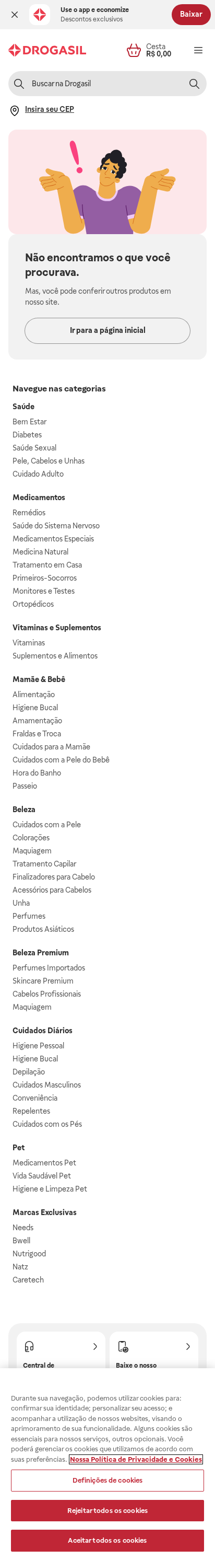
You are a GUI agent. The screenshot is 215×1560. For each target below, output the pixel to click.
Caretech (28, 1280)
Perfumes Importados (49, 968)
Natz (20, 1267)
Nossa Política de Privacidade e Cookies (136, 1459)
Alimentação (34, 694)
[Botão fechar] (14, 14)
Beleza (24, 809)
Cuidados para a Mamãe (51, 747)
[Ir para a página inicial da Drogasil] (47, 50)
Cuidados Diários (43, 1030)
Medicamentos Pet (44, 1163)
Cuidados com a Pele (47, 825)
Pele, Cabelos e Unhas (49, 461)
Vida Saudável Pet (42, 1176)
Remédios (29, 513)
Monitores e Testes (44, 591)
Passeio (25, 786)
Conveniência (35, 1098)
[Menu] (198, 50)
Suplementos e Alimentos (55, 656)
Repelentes (31, 1111)
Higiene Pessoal (38, 1046)
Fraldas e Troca (37, 734)
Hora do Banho (37, 773)
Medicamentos (39, 497)
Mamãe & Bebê (39, 679)
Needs (23, 1227)
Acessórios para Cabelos (52, 890)
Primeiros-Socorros (45, 578)
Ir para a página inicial (108, 330)
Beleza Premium (41, 953)
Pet (19, 1147)
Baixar (191, 14)
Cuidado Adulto (38, 474)
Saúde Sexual (34, 448)
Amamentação (37, 721)
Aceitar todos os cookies (107, 1540)
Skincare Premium (43, 981)
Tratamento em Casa (47, 565)
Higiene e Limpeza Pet (50, 1189)
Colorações (31, 838)
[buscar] (194, 83)
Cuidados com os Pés (47, 1124)
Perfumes (29, 916)
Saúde (23, 406)
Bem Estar (29, 422)
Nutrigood (29, 1254)
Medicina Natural (40, 552)
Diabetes (27, 435)
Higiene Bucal (35, 707)
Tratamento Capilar (44, 864)
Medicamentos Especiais (53, 539)
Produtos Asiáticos (43, 929)
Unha (21, 903)
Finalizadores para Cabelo (54, 877)
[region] (107, 1464)
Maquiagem (32, 851)
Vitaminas (29, 643)
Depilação (29, 1072)
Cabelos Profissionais (47, 994)
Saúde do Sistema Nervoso (56, 526)
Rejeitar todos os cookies (107, 1511)
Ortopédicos (33, 604)
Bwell (21, 1241)
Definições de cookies (108, 1480)
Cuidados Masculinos (47, 1085)
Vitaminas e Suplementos (57, 627)
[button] (14, 14)
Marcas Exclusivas (45, 1212)
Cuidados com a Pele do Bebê (61, 760)
